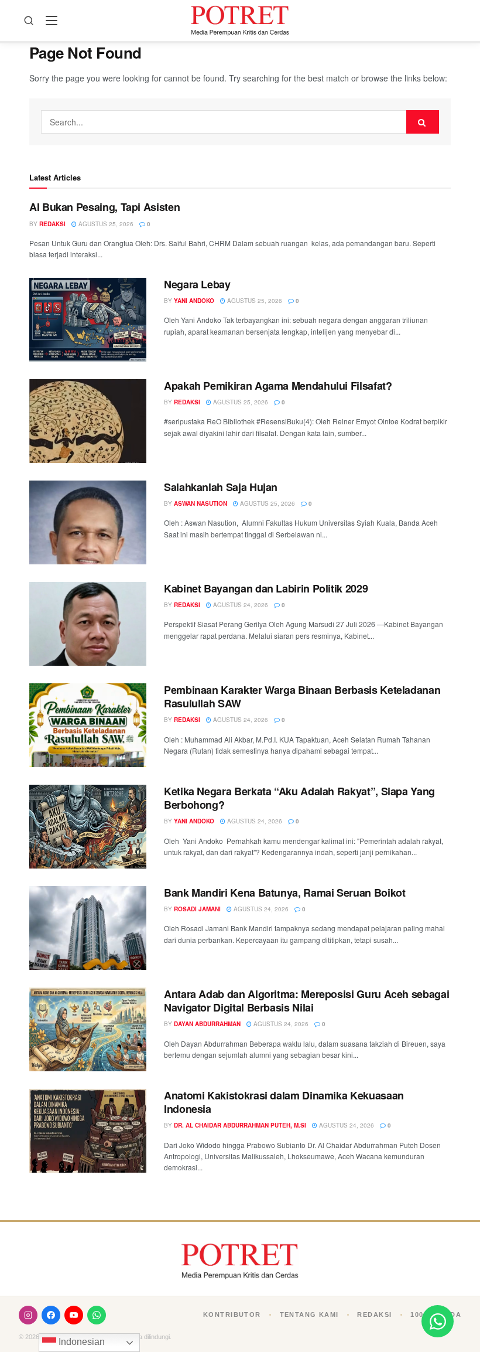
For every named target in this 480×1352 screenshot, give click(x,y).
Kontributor (232, 1314)
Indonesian (80, 1342)
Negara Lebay (197, 284)
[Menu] (51, 20)
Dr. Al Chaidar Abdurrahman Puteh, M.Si (240, 1125)
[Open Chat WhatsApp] (437, 1321)
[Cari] (29, 20)
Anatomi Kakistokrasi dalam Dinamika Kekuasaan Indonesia (284, 1102)
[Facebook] (51, 1315)
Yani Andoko (194, 301)
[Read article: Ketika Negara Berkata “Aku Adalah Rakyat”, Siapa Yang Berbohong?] (87, 827)
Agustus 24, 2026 (239, 605)
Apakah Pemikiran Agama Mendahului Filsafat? (278, 385)
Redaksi (52, 224)
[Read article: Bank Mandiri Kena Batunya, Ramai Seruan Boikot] (87, 928)
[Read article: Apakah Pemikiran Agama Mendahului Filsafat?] (87, 421)
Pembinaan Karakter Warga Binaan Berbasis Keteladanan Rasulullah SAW (302, 696)
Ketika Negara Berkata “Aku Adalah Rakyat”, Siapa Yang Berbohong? (299, 798)
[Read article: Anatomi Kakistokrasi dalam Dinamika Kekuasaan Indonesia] (87, 1131)
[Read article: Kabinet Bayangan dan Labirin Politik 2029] (87, 624)
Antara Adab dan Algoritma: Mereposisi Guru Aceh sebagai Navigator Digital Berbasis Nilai (306, 1000)
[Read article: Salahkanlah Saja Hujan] (87, 522)
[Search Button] (422, 122)
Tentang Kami (309, 1314)
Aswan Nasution (200, 503)
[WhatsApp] (96, 1315)
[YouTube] (73, 1315)
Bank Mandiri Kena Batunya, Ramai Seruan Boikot (284, 892)
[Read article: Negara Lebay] (87, 320)
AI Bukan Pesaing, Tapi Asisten (104, 206)
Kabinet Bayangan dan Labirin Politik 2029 (266, 588)
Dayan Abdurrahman (207, 1024)
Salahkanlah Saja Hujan (220, 487)
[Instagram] (28, 1315)
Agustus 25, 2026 (105, 224)
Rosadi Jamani (197, 909)
